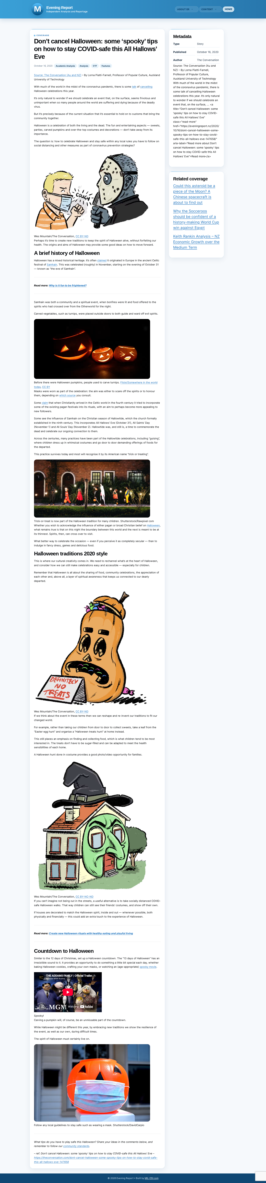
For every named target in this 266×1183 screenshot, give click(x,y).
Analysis (84, 66)
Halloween (153, 525)
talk (134, 86)
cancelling (146, 86)
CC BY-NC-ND (84, 896)
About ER (183, 9)
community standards (76, 1146)
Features (106, 66)
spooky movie (148, 966)
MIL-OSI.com (152, 1178)
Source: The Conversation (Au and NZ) (57, 75)
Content (207, 9)
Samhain (52, 264)
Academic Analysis (65, 66)
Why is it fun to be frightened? (68, 285)
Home (228, 9)
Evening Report (59, 7)
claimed (102, 260)
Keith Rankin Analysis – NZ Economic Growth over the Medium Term (196, 242)
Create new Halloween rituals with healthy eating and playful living (91, 933)
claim (45, 402)
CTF (95, 66)
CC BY (46, 386)
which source (67, 395)
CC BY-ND (82, 236)
